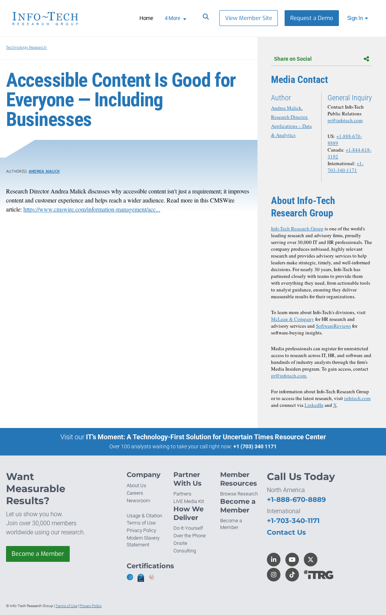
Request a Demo (311, 18)
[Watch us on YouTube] (292, 559)
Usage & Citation (144, 515)
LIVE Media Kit (188, 501)
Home (146, 18)
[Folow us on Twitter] (310, 559)
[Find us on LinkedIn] (273, 559)
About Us (136, 485)
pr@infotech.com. (289, 375)
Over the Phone (189, 535)
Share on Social (293, 59)
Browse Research (239, 494)
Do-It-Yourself (188, 528)
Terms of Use (141, 523)
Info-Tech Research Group (297, 228)
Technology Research (26, 47)
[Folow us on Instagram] (273, 574)
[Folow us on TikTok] (292, 574)
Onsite (180, 543)
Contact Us (286, 532)
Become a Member (38, 554)
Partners (182, 494)
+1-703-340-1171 (345, 166)
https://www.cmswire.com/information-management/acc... (91, 209)
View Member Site (248, 18)
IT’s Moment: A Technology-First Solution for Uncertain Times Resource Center (206, 437)
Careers (135, 493)
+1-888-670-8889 (296, 499)
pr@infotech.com (345, 120)
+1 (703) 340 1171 (255, 446)
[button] (359, 18)
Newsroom (138, 500)
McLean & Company (292, 319)
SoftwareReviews (333, 325)
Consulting (184, 551)
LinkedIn (314, 405)
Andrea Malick (44, 171)
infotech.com (357, 398)
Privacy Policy (141, 530)
